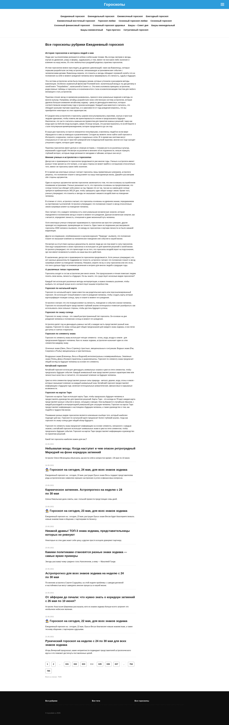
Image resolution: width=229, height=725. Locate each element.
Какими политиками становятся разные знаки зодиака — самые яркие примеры (86, 553)
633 (83, 664)
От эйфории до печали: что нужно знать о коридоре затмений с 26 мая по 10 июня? (90, 599)
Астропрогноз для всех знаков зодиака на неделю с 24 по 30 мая (84, 575)
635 (100, 664)
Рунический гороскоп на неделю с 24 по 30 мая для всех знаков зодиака (85, 642)
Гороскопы (114, 4)
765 (48, 671)
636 (108, 664)
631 (67, 664)
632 (75, 664)
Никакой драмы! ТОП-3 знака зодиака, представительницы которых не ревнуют (87, 532)
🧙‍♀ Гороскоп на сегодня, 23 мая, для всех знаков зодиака (86, 510)
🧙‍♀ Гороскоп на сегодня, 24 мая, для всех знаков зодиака (86, 469)
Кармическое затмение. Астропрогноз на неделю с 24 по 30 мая (83, 491)
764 (131, 664)
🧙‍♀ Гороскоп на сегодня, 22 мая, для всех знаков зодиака (86, 621)
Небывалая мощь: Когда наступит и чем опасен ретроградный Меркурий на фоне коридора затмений (90, 450)
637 (116, 664)
